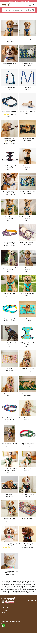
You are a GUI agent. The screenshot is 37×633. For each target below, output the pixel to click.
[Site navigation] (30, 5)
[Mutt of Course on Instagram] (29, 600)
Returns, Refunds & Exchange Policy (11, 621)
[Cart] (34, 5)
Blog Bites (3, 619)
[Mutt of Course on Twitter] (32, 600)
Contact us (4, 624)
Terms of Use (4, 610)
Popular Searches (6, 628)
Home (2, 17)
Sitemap (3, 613)
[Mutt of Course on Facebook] (35, 600)
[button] (7, 114)
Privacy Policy (4, 607)
